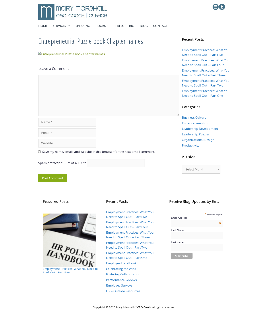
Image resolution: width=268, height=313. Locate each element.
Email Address (196, 217)
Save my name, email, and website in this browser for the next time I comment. (98, 151)
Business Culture (194, 117)
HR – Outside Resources (123, 291)
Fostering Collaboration (123, 274)
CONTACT (160, 25)
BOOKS (101, 25)
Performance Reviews (121, 280)
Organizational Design (198, 140)
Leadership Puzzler (195, 134)
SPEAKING (83, 25)
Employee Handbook (121, 263)
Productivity (190, 145)
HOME (43, 25)
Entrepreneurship (194, 123)
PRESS (119, 25)
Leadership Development (200, 128)
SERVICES (59, 25)
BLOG (144, 25)
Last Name (177, 242)
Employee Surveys (119, 285)
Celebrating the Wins (121, 269)
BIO (131, 25)
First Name (177, 229)
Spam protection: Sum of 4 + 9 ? (61, 163)
